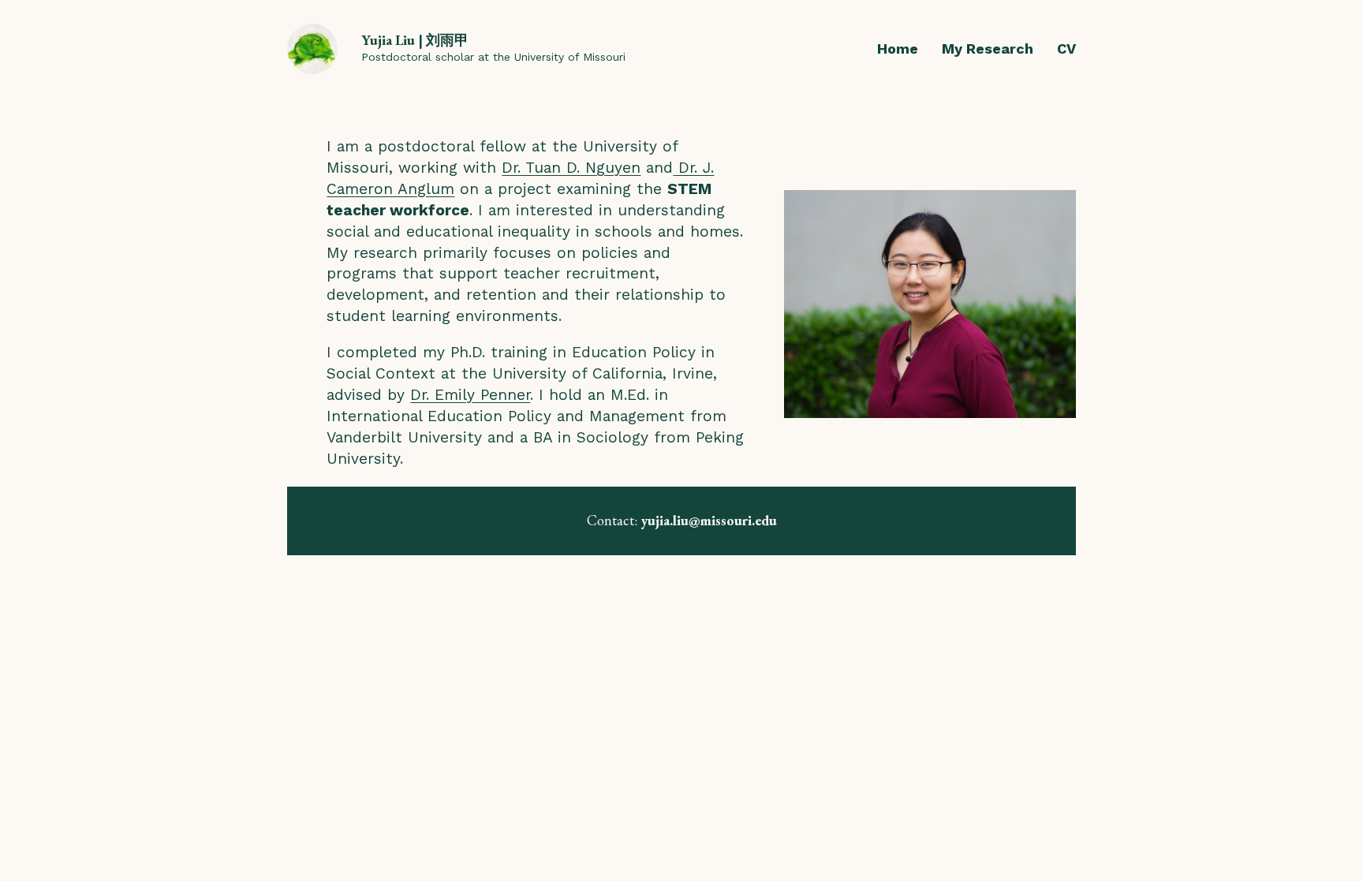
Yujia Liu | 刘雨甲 (415, 40)
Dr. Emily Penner (470, 395)
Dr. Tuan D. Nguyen (571, 168)
